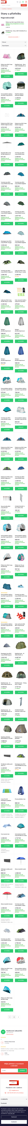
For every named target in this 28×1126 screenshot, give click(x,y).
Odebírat (22, 1070)
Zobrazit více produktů (13, 37)
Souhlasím (14, 1122)
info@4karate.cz (15, 1090)
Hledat (24, 5)
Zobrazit (20, 427)
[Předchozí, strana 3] (14, 1017)
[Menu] (26, 2)
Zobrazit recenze (9, 1034)
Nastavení (14, 1117)
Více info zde (11, 1113)
